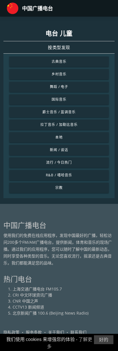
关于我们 (56, 332)
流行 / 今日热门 (59, 162)
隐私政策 (11, 332)
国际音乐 (59, 99)
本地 (59, 137)
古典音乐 (59, 61)
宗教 (59, 187)
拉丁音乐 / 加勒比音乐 (59, 124)
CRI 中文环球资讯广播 (32, 295)
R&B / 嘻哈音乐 (59, 175)
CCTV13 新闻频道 (28, 307)
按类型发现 (59, 47)
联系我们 (78, 332)
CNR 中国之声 (25, 301)
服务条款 (34, 332)
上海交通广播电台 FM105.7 (37, 289)
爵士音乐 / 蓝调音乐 (59, 112)
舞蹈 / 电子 (59, 86)
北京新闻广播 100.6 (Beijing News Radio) (50, 313)
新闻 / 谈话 (59, 149)
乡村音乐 (59, 74)
